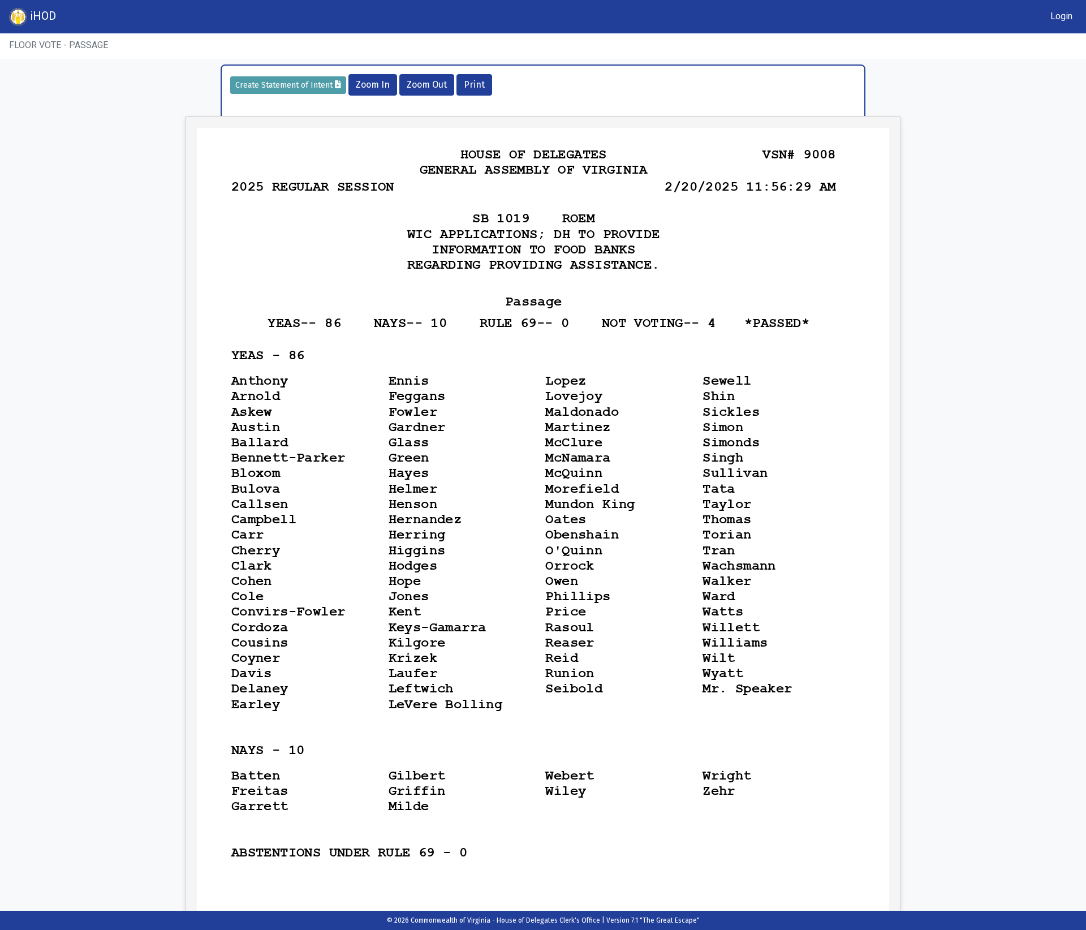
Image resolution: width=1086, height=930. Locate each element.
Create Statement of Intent (285, 85)
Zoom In (373, 84)
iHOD (41, 16)
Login (1061, 16)
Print (474, 84)
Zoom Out (427, 84)
